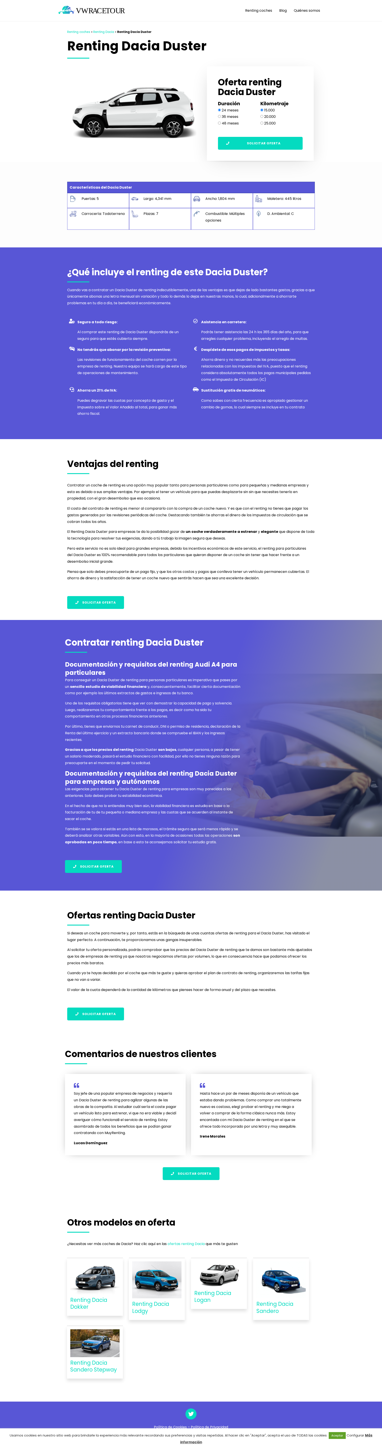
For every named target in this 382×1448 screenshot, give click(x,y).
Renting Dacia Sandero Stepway (93, 1366)
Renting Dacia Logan (212, 1296)
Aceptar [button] (337, 1435)
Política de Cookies (170, 1427)
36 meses (230, 116)
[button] (260, 143)
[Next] (192, 113)
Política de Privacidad (209, 1427)
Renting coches (258, 10)
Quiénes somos (307, 10)
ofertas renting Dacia (186, 1243)
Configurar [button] (355, 1435)
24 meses (230, 110)
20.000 (270, 116)
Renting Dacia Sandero (274, 1307)
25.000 (270, 123)
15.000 (269, 110)
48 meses (230, 123)
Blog (283, 10)
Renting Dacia (103, 32)
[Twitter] (191, 1413)
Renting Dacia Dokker (88, 1303)
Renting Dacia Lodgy (150, 1307)
